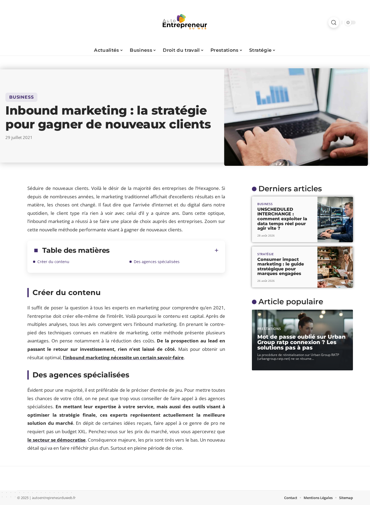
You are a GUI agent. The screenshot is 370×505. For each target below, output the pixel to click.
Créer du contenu (53, 261)
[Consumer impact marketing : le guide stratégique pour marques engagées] (335, 267)
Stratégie (265, 254)
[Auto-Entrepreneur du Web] (185, 22)
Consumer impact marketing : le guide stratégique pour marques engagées (280, 266)
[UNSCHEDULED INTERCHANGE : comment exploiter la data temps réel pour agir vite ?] (335, 219)
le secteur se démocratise (56, 440)
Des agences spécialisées (157, 261)
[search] (333, 22)
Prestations (269, 328)
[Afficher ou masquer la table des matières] (164, 250)
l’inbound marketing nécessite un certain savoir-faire (123, 357)
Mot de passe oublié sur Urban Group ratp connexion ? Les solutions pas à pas (301, 342)
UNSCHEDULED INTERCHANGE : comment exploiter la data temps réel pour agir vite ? (282, 219)
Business (21, 97)
